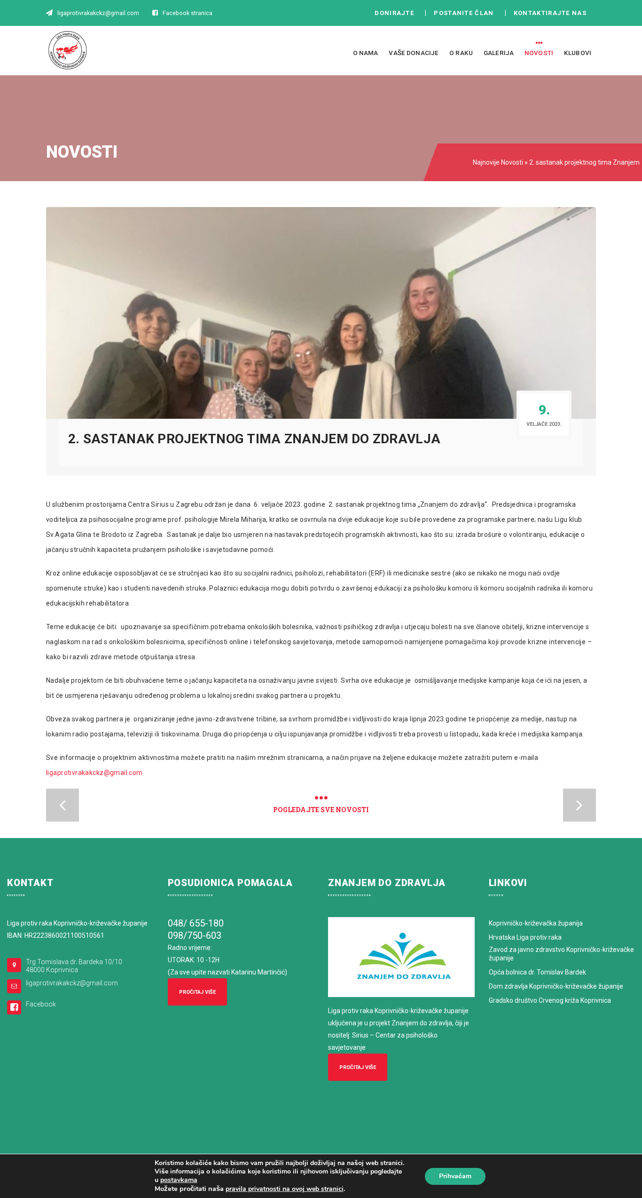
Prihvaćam (455, 1176)
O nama (365, 52)
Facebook (41, 1004)
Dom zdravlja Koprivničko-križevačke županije (556, 986)
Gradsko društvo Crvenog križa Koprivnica (550, 1000)
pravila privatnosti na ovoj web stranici (285, 1188)
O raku (461, 52)
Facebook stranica (187, 12)
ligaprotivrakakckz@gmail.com (94, 772)
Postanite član (466, 12)
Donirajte (394, 12)
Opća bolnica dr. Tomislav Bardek (537, 972)
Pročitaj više (197, 992)
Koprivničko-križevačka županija (536, 923)
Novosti (539, 52)
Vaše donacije (413, 52)
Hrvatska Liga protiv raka (525, 937)
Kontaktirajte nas (553, 12)
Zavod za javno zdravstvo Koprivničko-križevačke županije (561, 954)
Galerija (499, 52)
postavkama (178, 1180)
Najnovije (486, 162)
